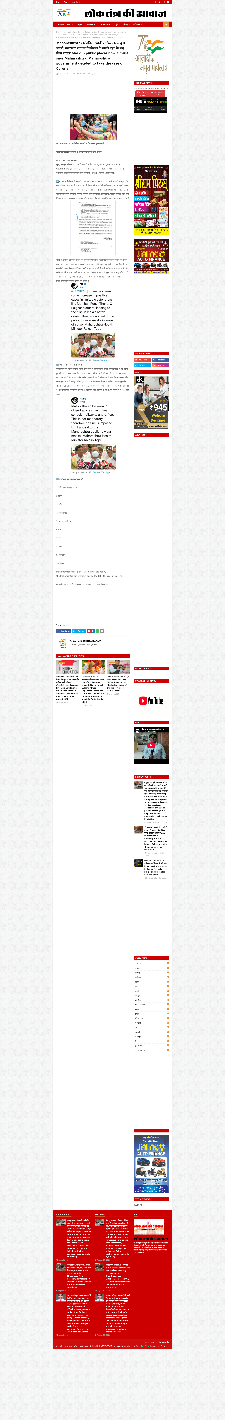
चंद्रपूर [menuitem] (126, 24)
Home (59, 2)
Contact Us (164, 1342)
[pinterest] (167, 2)
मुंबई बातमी (151, 1045)
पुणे (151, 1027)
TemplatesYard (142, 1346)
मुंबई (151, 1041)
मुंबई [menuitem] (117, 24)
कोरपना (151, 973)
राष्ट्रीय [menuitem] (79, 24)
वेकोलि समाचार (151, 1050)
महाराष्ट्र (66, 32)
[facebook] (155, 2)
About (66, 2)
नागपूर (151, 1014)
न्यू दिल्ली (151, 1023)
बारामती (151, 1032)
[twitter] (159, 2)
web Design (77, 2)
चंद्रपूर (151, 986)
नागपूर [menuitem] (69, 24)
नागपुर (151, 1009)
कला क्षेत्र (151, 968)
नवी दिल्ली (151, 1000)
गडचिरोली (151, 977)
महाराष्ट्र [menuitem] (90, 24)
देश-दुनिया (151, 995)
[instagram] (163, 2)
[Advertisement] (93, 94)
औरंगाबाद (151, 963)
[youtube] (142, 360)
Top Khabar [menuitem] (104, 24)
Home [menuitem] (61, 24)
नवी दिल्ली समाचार (151, 1004)
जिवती (151, 991)
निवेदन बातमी (151, 1018)
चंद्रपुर (151, 982)
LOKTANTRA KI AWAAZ (67, 74)
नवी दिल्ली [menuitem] (136, 24)
